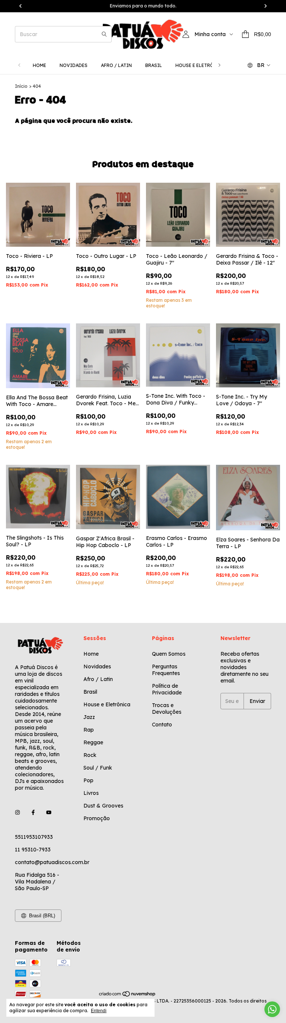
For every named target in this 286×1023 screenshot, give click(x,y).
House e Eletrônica (200, 65)
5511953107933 (34, 837)
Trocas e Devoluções (166, 708)
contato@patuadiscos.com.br (52, 862)
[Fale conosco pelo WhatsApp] (272, 1009)
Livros (91, 793)
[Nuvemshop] (127, 995)
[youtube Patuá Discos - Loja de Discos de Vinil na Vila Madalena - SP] (48, 812)
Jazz (89, 717)
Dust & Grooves (103, 805)
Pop (88, 780)
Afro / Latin (116, 65)
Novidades (74, 65)
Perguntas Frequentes (166, 670)
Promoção (96, 818)
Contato (162, 724)
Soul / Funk (97, 767)
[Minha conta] (186, 34)
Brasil (153, 65)
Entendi (99, 1010)
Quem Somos (168, 653)
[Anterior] (19, 65)
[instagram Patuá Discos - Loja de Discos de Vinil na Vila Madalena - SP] (17, 812)
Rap (88, 729)
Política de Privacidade (167, 689)
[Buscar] (104, 34)
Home (39, 65)
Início (21, 86)
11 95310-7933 (33, 849)
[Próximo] (219, 65)
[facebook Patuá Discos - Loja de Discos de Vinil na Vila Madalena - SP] (33, 812)
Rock (89, 755)
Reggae (93, 742)
